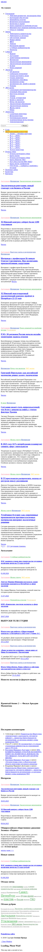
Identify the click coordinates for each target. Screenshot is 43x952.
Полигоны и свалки (17, 24)
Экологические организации (20, 64)
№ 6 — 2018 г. (15, 146)
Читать (3, 210)
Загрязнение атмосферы (19, 80)
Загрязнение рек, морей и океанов (22, 84)
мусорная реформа (29, 889)
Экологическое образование (20, 104)
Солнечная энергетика (18, 114)
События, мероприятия (25, 921)
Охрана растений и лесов (19, 76)
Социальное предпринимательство (23, 90)
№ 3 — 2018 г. (15, 140)
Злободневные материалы (19, 58)
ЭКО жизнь (30, 368)
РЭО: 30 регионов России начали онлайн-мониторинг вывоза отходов (21, 335)
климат (31, 886)
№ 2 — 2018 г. (15, 138)
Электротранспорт (17, 122)
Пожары (13, 86)
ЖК (2, 899)
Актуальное (14, 56)
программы (17, 886)
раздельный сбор (6, 886)
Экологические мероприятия (20, 62)
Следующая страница (17, 546)
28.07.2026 (5, 616)
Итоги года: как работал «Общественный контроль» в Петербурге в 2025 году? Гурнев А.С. (20, 632)
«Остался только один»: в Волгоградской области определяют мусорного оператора (21, 763)
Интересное (14, 60)
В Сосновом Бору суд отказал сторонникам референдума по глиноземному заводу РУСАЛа (23, 746)
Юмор (12, 110)
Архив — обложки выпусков (21, 134)
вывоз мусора (37, 896)
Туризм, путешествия (18, 98)
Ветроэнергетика (16, 116)
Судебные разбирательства (20, 48)
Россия (20, 899)
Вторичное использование (20, 22)
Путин (24, 896)
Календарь (9, 172)
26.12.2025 (25, 659)
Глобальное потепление (19, 74)
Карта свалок (15, 156)
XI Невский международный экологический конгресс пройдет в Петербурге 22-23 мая (17, 296)
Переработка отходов (18, 20)
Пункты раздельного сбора (20, 154)
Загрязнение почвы (17, 82)
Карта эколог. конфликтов (19, 164)
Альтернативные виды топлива (21, 120)
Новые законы (15, 40)
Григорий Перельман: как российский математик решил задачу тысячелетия (19, 374)
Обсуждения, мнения (18, 38)
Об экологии (14, 72)
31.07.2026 (5, 596)
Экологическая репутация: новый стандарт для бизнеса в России (17, 186)
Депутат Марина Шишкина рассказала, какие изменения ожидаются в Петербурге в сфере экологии (19, 584)
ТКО (32, 899)
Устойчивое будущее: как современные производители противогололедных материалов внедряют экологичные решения (19, 518)
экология (27, 899)
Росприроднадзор (12, 892)
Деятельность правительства (20, 34)
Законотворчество (30, 924)
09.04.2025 (5, 823)
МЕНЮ (4, 2)
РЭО (15, 899)
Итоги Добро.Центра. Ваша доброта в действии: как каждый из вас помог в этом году (20, 668)
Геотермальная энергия (18, 118)
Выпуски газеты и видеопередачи (23, 252)
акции (30, 896)
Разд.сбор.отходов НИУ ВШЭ (21, 162)
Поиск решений (16, 68)
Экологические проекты (19, 106)
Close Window (6, 941)
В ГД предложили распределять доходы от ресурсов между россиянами (21, 479)
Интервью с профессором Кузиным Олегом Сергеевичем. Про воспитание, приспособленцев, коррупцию (19, 260)
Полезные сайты (11, 170)
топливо (26, 886)
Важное (13, 54)
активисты (3, 892)
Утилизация (11, 330)
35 (8, 546)
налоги (18, 896)
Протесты (13, 50)
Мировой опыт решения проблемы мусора (26, 28)
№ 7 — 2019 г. (15, 148)
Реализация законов (17, 46)
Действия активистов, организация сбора (25, 16)
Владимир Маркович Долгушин (17, 750)
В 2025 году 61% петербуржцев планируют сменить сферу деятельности (21, 445)
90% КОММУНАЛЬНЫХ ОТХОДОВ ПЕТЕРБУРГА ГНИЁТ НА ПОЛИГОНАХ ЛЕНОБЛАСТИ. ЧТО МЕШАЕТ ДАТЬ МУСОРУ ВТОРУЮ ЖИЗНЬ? (23, 754)
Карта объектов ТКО (17, 160)
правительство (7, 889)
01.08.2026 (5, 573)
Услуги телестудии (17, 150)
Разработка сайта (8, 934)
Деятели (13, 44)
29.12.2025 (5, 642)
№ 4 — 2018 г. (15, 142)
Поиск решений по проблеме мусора (23, 26)
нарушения (17, 889)
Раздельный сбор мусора (19, 18)
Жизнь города (15, 108)
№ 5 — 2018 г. (15, 144)
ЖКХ (12, 42)
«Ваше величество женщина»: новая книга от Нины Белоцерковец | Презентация (19, 651)
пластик (9, 899)
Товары (12, 96)
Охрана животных (17, 78)
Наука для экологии (17, 102)
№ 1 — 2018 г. (15, 136)
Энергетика (26, 926)
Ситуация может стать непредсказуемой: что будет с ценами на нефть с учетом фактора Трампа (20, 409)
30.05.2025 (5, 801)
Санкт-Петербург (14, 893)
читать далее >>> (7, 850)
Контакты (9, 174)
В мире (12, 66)
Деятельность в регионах (19, 36)
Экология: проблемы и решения (28, 909)
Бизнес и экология (16, 100)
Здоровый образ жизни (18, 92)
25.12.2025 (16, 675)
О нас (7, 130)
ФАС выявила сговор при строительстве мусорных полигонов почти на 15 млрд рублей (21, 562)
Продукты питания (17, 94)
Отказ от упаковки (17, 30)
